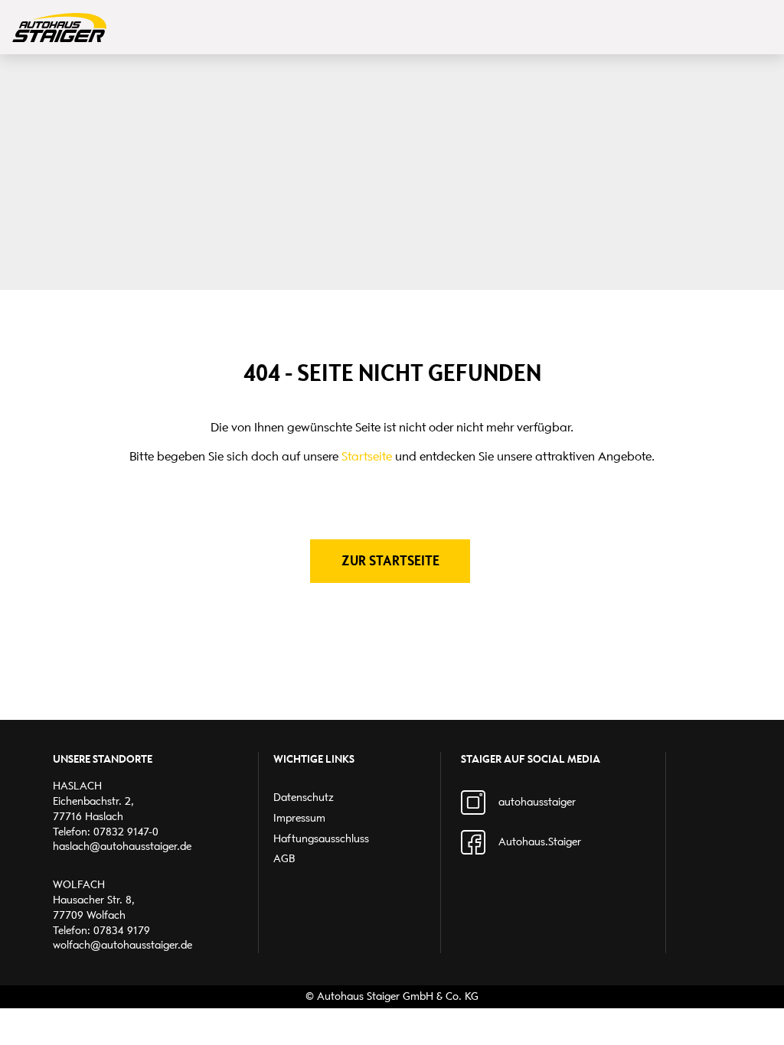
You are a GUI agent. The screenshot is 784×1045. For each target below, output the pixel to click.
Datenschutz (303, 797)
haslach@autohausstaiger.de (122, 846)
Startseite (366, 456)
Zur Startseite (390, 560)
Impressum (299, 818)
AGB (284, 858)
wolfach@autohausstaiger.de (122, 945)
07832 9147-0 (125, 831)
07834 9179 (121, 930)
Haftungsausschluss (321, 838)
